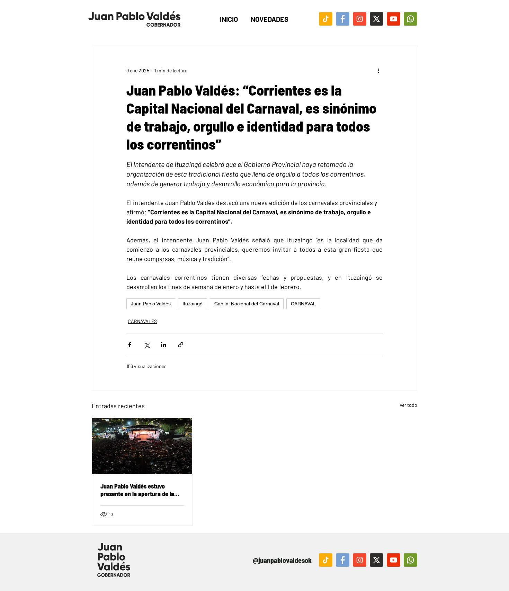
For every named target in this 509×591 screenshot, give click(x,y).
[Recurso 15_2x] (325, 560)
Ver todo (408, 405)
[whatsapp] (410, 19)
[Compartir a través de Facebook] (129, 344)
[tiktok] (325, 19)
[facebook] (342, 19)
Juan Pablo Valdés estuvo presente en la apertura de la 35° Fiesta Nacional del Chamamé (137, 490)
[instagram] (359, 19)
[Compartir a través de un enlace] (180, 344)
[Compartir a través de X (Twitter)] (146, 344)
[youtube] (393, 19)
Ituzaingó (192, 303)
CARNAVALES (142, 321)
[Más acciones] (378, 70)
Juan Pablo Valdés (151, 303)
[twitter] (376, 19)
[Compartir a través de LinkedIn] (163, 344)
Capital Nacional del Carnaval (246, 303)
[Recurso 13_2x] (359, 560)
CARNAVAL (303, 303)
